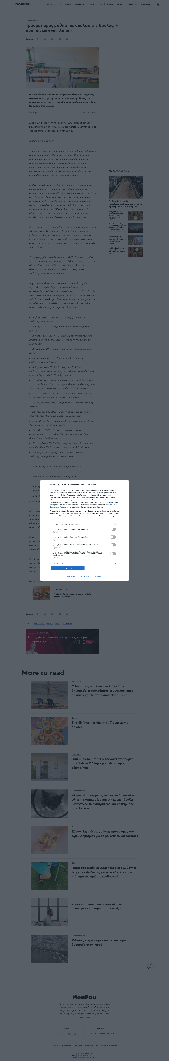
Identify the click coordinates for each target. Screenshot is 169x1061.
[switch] (113, 529)
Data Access (84, 576)
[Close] (124, 485)
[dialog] (84, 530)
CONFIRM (68, 568)
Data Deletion (71, 576)
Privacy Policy (98, 576)
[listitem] (84, 524)
